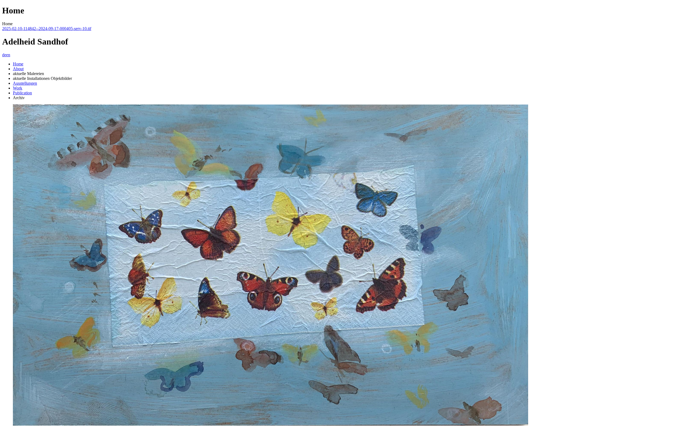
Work (17, 88)
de (4, 55)
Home (18, 64)
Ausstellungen (25, 83)
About (18, 68)
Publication (22, 93)
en (8, 55)
